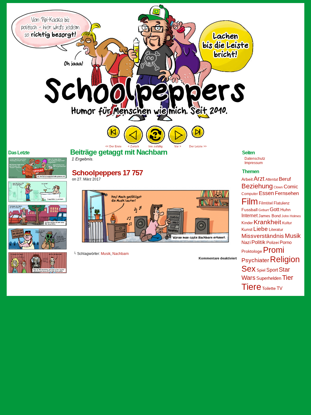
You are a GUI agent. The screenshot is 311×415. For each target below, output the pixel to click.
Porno (286, 242)
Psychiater (255, 260)
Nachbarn (120, 254)
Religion (285, 259)
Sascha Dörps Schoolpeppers (155, 64)
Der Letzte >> (198, 146)
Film (249, 201)
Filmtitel (266, 203)
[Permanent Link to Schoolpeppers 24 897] (38, 249)
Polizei (272, 242)
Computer (249, 194)
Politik (258, 242)
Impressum (253, 163)
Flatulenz (282, 203)
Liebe (260, 229)
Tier (287, 277)
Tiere (251, 287)
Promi (273, 250)
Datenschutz (254, 158)
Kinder (247, 223)
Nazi (246, 242)
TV (279, 288)
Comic (291, 187)
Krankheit (267, 221)
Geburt (263, 210)
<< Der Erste (113, 146)
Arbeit (247, 179)
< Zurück (133, 146)
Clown (278, 187)
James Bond (269, 216)
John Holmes (291, 216)
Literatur (276, 230)
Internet (249, 215)
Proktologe (251, 251)
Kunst (246, 229)
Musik (106, 254)
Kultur (287, 223)
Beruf (285, 179)
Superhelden (268, 278)
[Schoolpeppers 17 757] (155, 243)
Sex (248, 268)
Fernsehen (287, 193)
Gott (274, 209)
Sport (272, 270)
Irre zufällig (155, 146)
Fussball (249, 209)
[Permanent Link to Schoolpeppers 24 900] (38, 178)
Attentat (271, 179)
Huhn (285, 209)
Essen (266, 193)
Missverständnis (262, 236)
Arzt (259, 178)
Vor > (177, 146)
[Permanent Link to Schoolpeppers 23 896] (38, 273)
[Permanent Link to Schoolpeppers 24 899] (38, 202)
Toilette (269, 288)
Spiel (261, 270)
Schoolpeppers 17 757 (107, 173)
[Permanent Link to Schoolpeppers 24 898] (38, 225)
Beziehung (257, 186)
